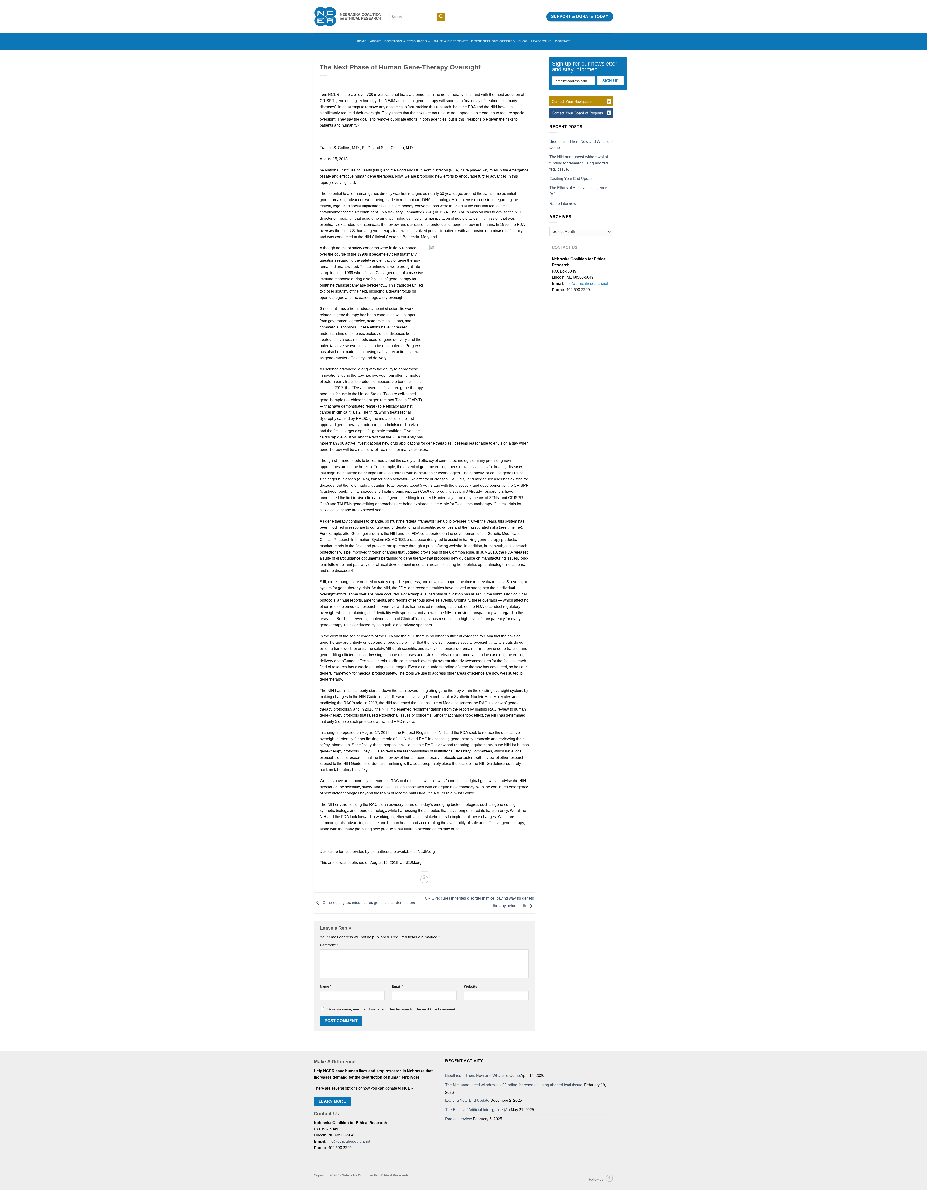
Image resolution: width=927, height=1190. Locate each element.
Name (325, 986)
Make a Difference (451, 41)
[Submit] (441, 17)
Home (361, 41)
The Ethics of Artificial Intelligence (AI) (578, 191)
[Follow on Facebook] (609, 1178)
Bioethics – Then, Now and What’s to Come (581, 144)
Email (397, 986)
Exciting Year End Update (571, 179)
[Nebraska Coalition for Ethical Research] (348, 17)
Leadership (541, 41)
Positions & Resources (405, 41)
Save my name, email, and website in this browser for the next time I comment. (391, 1009)
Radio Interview (562, 203)
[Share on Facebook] (424, 879)
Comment (329, 945)
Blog (522, 41)
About (375, 41)
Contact (562, 41)
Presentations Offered (493, 41)
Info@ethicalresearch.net (586, 283)
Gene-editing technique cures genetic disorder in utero (368, 903)
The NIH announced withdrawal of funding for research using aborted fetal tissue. (578, 163)
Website (470, 986)
